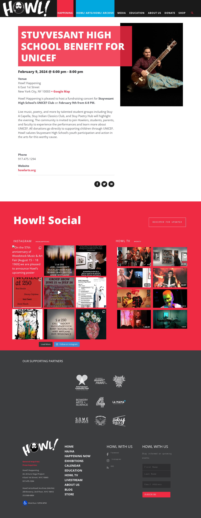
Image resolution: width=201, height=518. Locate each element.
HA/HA (69, 451)
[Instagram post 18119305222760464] (59, 292)
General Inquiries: (31, 461)
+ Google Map (60, 91)
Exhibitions (74, 461)
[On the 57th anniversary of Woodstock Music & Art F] (27, 260)
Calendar (72, 466)
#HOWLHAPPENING (42, 242)
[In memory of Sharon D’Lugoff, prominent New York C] (91, 324)
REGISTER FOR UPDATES (167, 222)
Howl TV (71, 475)
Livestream (74, 480)
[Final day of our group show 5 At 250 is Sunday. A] (91, 260)
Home (69, 446)
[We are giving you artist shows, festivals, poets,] (91, 292)
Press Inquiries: (30, 465)
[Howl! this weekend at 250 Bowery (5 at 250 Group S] (59, 260)
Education (73, 470)
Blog (69, 490)
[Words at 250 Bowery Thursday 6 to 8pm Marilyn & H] (27, 292)
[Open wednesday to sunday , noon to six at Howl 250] (59, 324)
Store (69, 494)
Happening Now (77, 456)
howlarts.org (27, 170)
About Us (72, 485)
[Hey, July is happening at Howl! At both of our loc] (27, 324)
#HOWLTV (137, 241)
